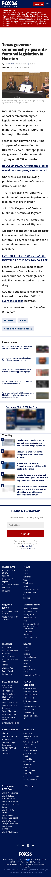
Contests (6, 753)
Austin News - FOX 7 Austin (10, 618)
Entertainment (11, 729)
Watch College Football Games (9, 797)
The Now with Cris (10, 736)
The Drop (6, 733)
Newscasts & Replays (7, 580)
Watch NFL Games (10, 793)
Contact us (28, 733)
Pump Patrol (7, 671)
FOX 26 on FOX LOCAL (8, 571)
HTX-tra (28, 786)
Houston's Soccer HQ (30, 717)
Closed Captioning (31, 776)
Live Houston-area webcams (10, 651)
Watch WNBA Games (8, 827)
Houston (32, 64)
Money (26, 586)
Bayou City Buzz (9, 714)
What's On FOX (29, 747)
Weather (7, 643)
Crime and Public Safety (18, 328)
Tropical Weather (9, 656)
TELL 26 (5, 576)
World (25, 580)
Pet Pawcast (28, 709)
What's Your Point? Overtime (10, 706)
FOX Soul (6, 591)
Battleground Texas (10, 723)
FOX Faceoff (28, 698)
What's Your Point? (10, 702)
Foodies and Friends (32, 706)
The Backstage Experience (8, 743)
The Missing (28, 712)
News (22, 320)
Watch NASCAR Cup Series (10, 805)
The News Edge (8, 694)
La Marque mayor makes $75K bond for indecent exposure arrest (17, 359)
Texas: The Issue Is (10, 711)
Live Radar (6, 647)
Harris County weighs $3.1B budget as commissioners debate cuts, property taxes (31, 443)
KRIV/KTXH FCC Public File (30, 771)
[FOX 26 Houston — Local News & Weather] (9, 4)
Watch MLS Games (10, 832)
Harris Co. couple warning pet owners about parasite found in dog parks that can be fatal (32, 478)
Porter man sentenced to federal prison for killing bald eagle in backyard (31, 466)
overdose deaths (12, 301)
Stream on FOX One (8, 787)
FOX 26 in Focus (30, 694)
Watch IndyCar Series (8, 811)
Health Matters (29, 617)
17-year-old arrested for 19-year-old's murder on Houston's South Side (18, 347)
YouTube (6, 587)
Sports (27, 643)
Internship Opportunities (29, 760)
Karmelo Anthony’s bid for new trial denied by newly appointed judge (17, 371)
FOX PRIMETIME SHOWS (9, 749)
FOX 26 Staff (9, 64)
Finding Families (30, 614)
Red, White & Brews (31, 691)
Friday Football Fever (29, 670)
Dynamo (27, 660)
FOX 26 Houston (22, 64)
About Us (28, 729)
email (33, 845)
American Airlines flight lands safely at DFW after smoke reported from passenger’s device (18, 395)
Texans (26, 650)
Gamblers (27, 666)
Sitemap (26, 598)
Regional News (7, 606)
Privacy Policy (28, 546)
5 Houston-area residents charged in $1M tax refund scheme (30, 454)
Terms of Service (27, 548)
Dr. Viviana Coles (30, 611)
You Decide (28, 583)
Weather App (7, 668)
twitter (23, 845)
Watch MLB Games (10, 801)
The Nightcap (7, 691)
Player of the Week (31, 675)
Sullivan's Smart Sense (30, 593)
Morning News (32, 604)
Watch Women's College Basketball (10, 822)
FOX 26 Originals (28, 683)
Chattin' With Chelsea (7, 698)
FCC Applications (30, 779)
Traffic (5, 665)
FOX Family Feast (30, 637)
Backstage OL (8, 739)
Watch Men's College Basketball (10, 816)
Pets (25, 621)
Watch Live (39, 4)
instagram (28, 845)
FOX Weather (7, 674)
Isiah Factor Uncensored (7, 686)
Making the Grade (30, 608)
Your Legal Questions (27, 632)
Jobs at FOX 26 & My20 (30, 754)
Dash (25, 663)
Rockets (26, 654)
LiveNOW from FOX (10, 584)
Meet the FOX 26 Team (30, 737)
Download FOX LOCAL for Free (21, 407)
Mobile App (28, 764)
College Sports (29, 657)
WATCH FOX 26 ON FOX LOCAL (31, 743)
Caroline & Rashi (30, 688)
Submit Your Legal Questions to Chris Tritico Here (31, 626)
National (27, 577)
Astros (26, 647)
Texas (26, 573)
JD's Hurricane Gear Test (10, 660)
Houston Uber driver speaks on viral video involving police (17, 382)
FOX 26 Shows (10, 681)
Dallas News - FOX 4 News (10, 612)
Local (25, 570)
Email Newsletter (30, 750)
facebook (18, 845)
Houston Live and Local (9, 718)
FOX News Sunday (31, 589)
